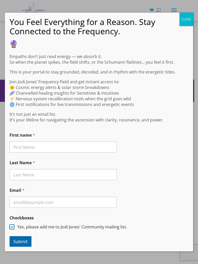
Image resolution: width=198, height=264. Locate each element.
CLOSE (186, 19)
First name (22, 135)
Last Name (22, 162)
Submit (20, 241)
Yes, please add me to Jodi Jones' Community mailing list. (72, 227)
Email (17, 190)
